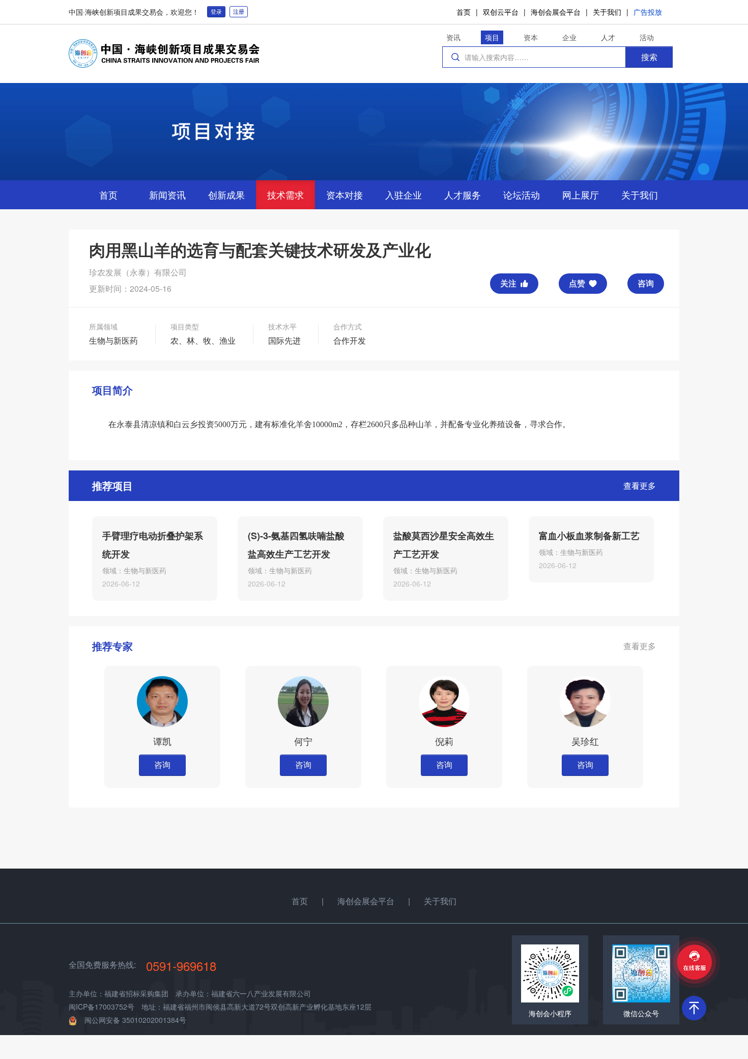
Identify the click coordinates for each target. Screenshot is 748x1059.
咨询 (646, 283)
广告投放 (648, 12)
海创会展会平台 (556, 12)
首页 (463, 12)
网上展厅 (580, 194)
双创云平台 (501, 12)
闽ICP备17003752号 (101, 1006)
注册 (238, 11)
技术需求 (285, 194)
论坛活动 (521, 194)
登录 (216, 11)
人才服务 (462, 194)
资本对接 (344, 194)
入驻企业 (403, 194)
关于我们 (607, 12)
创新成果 (226, 194)
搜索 (649, 57)
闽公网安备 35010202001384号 (135, 1020)
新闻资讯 (167, 194)
